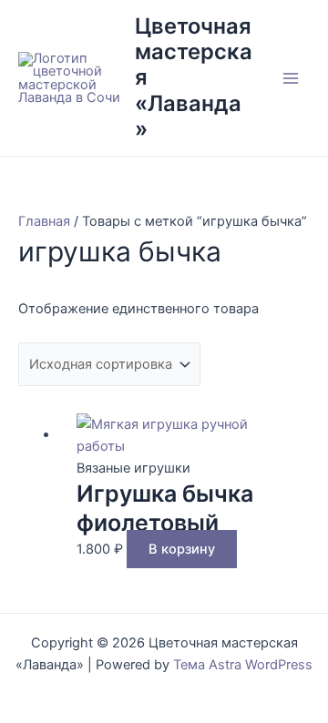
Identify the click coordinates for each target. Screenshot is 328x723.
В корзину (182, 549)
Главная (44, 221)
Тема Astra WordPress (243, 665)
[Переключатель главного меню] (291, 78)
